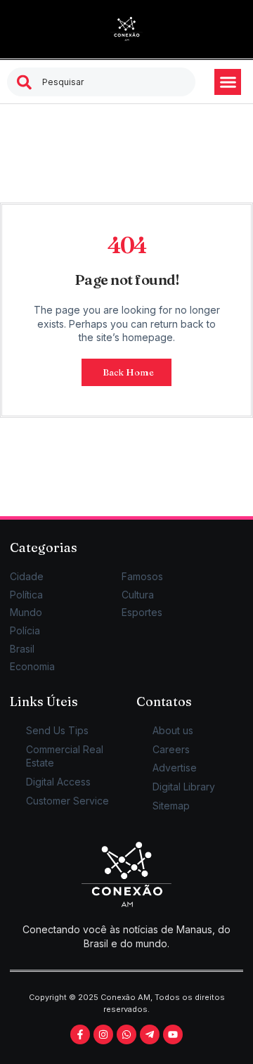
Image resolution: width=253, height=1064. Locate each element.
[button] (227, 82)
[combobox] (101, 82)
